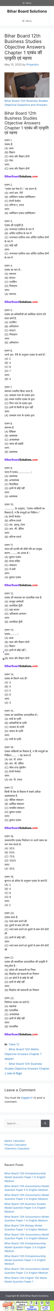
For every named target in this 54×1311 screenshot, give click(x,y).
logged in (27, 1097)
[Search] (45, 1123)
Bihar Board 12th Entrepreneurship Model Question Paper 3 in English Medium (25, 1247)
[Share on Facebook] (3, 652)
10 (47, 1303)
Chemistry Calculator (17, 1148)
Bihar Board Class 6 (21, 1303)
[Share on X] (3, 659)
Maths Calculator (14, 1140)
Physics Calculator (15, 1144)
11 (6, 1308)
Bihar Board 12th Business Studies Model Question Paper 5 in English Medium (25, 1207)
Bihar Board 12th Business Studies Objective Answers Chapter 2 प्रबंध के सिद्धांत (26, 1068)
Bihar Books (19, 1308)
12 (12, 1308)
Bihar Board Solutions (27, 11)
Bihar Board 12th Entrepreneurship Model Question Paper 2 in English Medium (25, 1260)
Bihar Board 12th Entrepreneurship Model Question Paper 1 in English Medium (25, 1177)
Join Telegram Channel (32, 1308)
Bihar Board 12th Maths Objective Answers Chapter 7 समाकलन (23, 1054)
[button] (27, 1306)
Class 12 (14, 1044)
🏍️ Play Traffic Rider (45, 1308)
